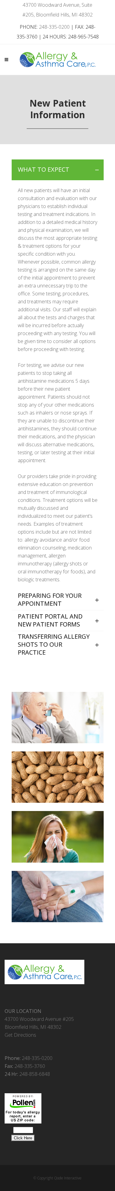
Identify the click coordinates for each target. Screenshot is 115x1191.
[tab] (58, 169)
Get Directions (20, 1035)
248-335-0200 (54, 27)
